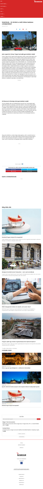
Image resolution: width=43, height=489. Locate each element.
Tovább (7, 425)
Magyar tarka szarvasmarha (9, 422)
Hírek (1, 11)
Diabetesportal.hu (21, 478)
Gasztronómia (3, 6)
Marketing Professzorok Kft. (24, 469)
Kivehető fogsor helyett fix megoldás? (10, 405)
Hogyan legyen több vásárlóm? (21, 458)
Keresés (38, 419)
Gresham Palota (6, 428)
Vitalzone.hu (22, 476)
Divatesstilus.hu (21, 480)
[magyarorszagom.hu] (38, 1)
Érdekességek (21, 436)
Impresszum (21, 447)
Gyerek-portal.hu (21, 482)
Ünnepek (1, 16)
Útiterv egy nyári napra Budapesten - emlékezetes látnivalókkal (16, 368)
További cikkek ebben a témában (9, 348)
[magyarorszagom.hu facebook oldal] (21, 463)
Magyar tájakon (3, 3)
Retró (1, 8)
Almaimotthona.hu (21, 474)
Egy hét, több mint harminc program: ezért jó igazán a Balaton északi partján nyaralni (20, 386)
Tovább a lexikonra (21, 433)
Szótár (21, 416)
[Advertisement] (19, 89)
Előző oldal (17, 164)
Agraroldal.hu (21, 484)
